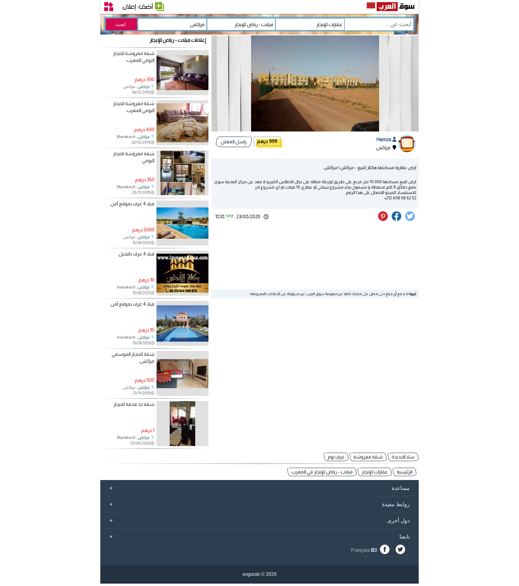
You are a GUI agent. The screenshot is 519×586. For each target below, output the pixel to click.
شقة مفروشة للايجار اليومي (133, 157)
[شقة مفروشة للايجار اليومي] (182, 193)
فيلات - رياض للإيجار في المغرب (322, 471)
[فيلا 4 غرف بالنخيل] (182, 294)
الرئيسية (404, 471)
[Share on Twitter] (411, 219)
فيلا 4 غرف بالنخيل (136, 253)
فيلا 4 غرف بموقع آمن (132, 203)
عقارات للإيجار (375, 471)
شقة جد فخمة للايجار (134, 404)
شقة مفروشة (368, 456)
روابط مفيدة (259, 504)
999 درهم (267, 141)
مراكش (143, 87)
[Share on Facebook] (397, 219)
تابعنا (259, 536)
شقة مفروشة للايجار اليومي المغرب (133, 56)
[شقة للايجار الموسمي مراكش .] (182, 394)
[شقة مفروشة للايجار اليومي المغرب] (182, 93)
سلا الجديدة (403, 456)
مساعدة (259, 488)
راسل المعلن (234, 141)
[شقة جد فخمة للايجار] (182, 444)
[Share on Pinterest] (384, 219)
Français (361, 550)
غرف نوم (336, 456)
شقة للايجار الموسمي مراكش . (133, 357)
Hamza (384, 139)
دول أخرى (259, 520)
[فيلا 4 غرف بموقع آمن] (182, 243)
